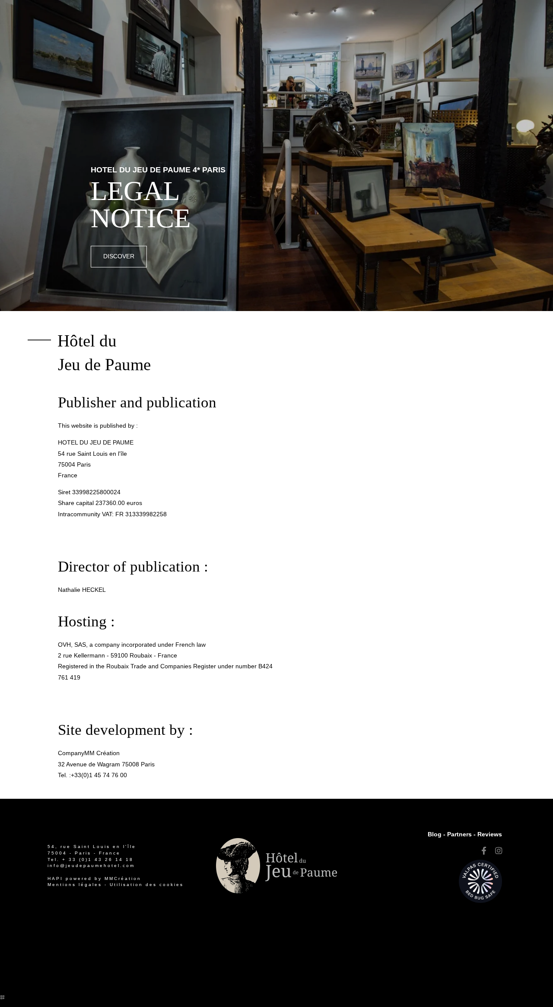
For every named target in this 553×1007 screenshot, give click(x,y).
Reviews (489, 834)
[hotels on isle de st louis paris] (483, 851)
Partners (459, 834)
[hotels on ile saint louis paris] (498, 851)
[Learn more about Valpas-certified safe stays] (480, 880)
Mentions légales (75, 884)
